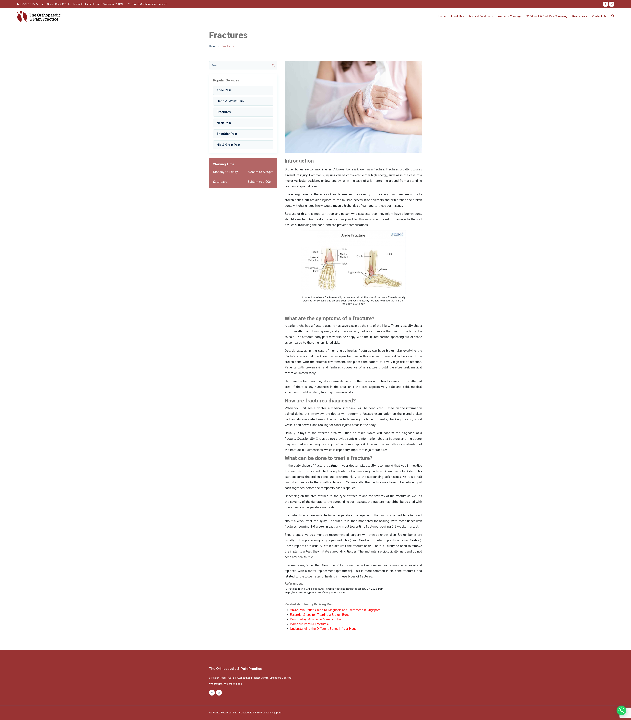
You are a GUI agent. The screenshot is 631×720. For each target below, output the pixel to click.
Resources (578, 16)
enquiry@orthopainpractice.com (149, 4)
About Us (456, 16)
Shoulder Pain (227, 134)
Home (442, 16)
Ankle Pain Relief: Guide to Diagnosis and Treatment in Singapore (335, 610)
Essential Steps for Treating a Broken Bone (319, 615)
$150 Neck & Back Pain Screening (546, 16)
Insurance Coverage (509, 16)
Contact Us (599, 16)
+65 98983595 (233, 684)
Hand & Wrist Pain (230, 101)
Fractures (224, 112)
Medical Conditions (481, 16)
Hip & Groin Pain (228, 145)
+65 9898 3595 (29, 4)
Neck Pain (224, 123)
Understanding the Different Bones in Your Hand (323, 629)
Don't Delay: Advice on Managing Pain (316, 619)
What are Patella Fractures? (309, 624)
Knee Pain (224, 90)
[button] (621, 710)
